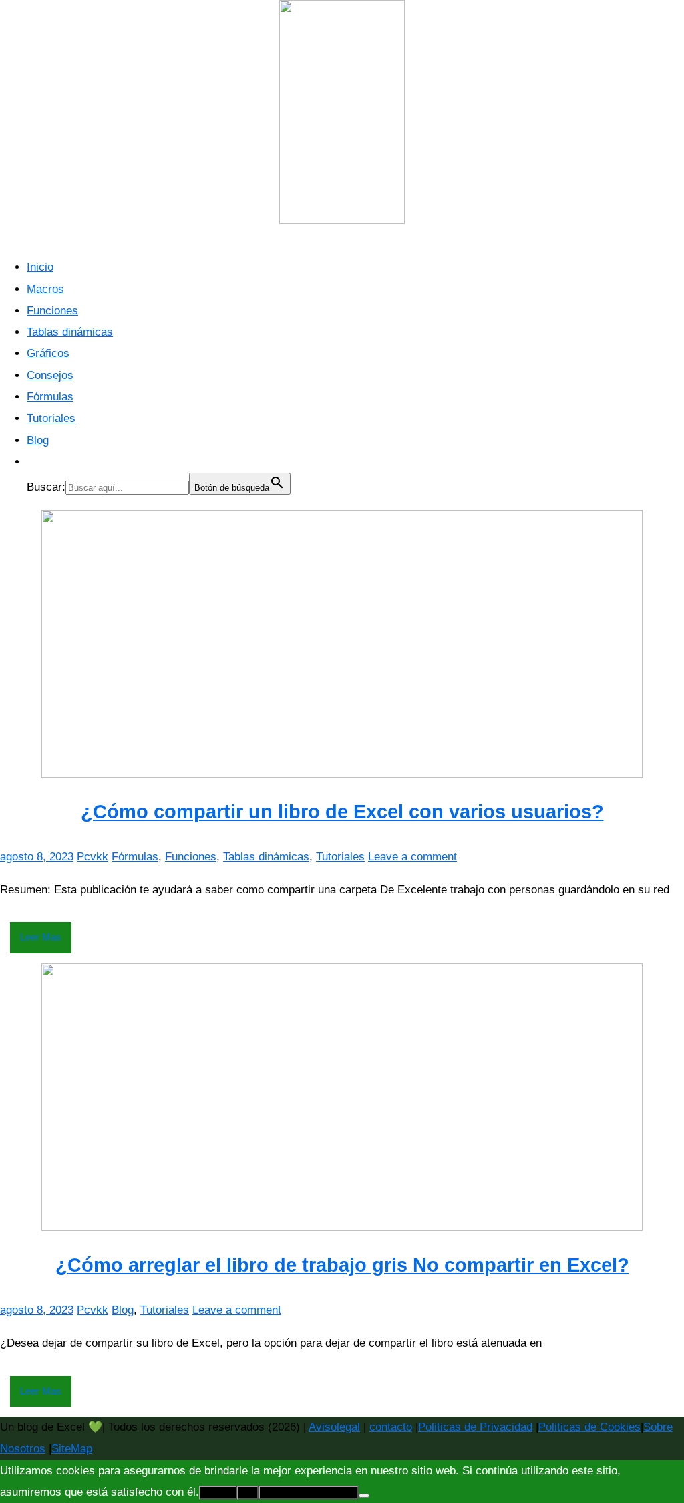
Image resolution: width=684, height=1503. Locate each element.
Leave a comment (412, 856)
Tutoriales (51, 418)
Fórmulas (50, 396)
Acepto (218, 1493)
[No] (364, 1496)
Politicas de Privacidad (475, 1427)
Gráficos (48, 353)
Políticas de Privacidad (308, 1493)
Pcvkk (92, 856)
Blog (38, 440)
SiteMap (71, 1448)
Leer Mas (40, 937)
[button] (33, 461)
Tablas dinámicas (70, 332)
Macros (45, 289)
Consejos (50, 375)
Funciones (52, 310)
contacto (390, 1427)
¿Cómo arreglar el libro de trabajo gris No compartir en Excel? (342, 1265)
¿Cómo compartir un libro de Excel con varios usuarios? (342, 811)
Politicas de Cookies (589, 1427)
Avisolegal (334, 1427)
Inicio (40, 267)
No (247, 1493)
